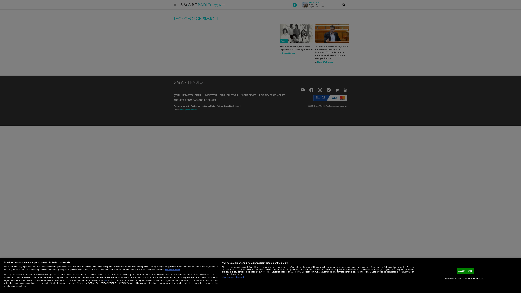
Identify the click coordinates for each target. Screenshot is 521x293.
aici (105, 280)
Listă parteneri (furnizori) (233, 277)
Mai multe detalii (172, 270)
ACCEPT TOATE (465, 271)
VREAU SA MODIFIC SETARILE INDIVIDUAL (464, 278)
